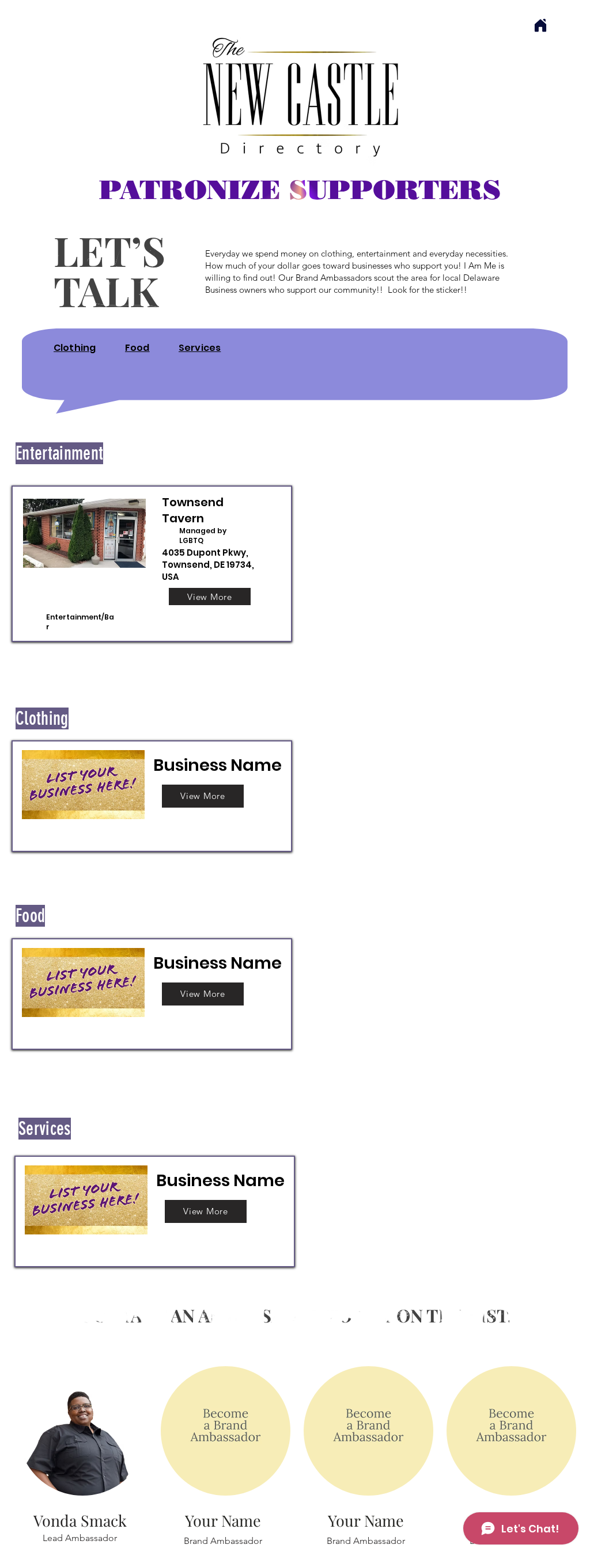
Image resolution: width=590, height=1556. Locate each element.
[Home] (540, 25)
